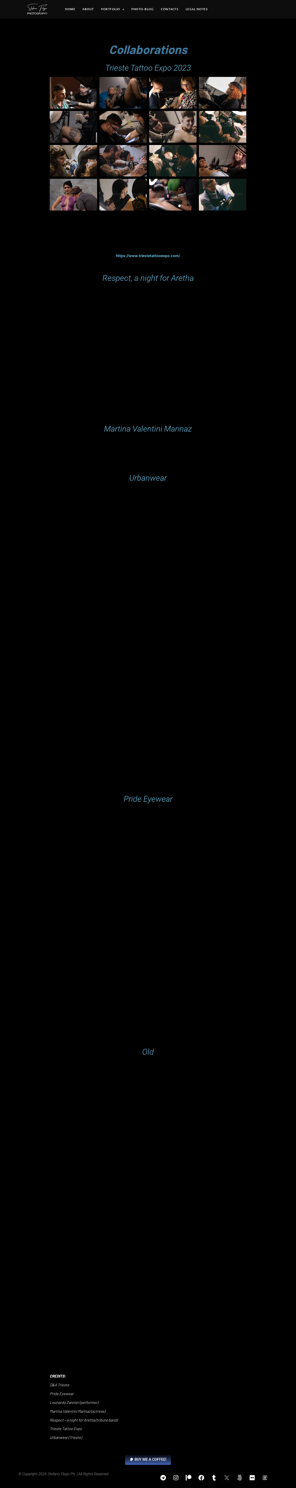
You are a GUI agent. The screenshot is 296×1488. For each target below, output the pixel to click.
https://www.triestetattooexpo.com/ (148, 255)
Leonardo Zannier (64, 1402)
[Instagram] (176, 1477)
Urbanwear (59, 1437)
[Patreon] (188, 1477)
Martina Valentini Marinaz (70, 1411)
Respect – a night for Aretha (72, 1420)
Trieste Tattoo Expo (66, 1428)
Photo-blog (142, 9)
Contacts (169, 9)
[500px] (239, 1477)
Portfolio (110, 9)
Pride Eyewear (62, 1393)
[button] (148, 1459)
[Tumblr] (214, 1477)
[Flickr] (252, 1477)
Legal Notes (197, 9)
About (88, 9)
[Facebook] (201, 1477)
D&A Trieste (59, 1384)
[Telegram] (163, 1477)
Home (70, 9)
